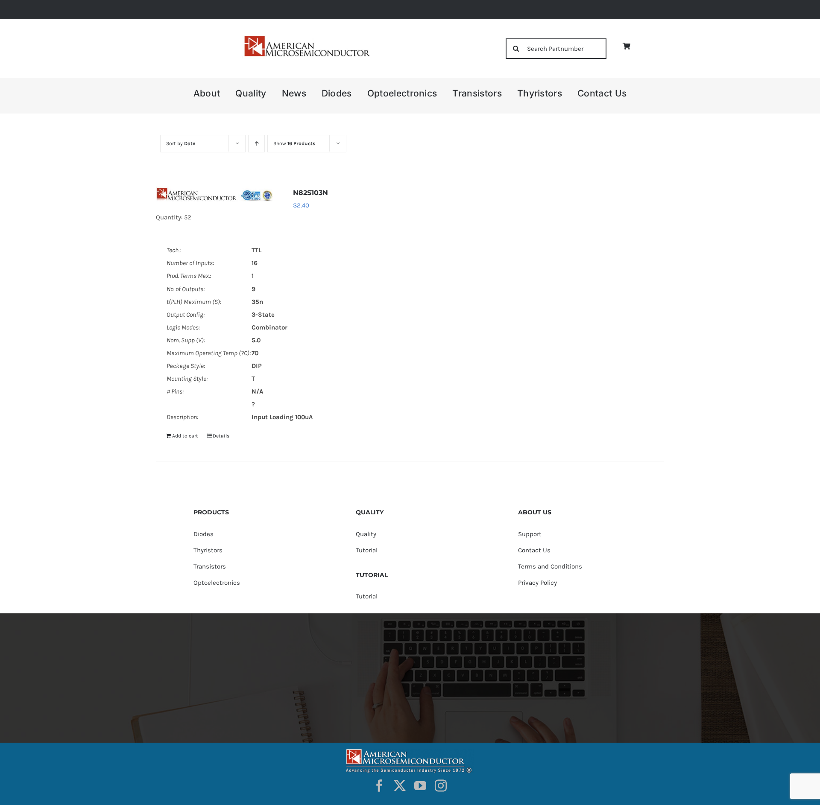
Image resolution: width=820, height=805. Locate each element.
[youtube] (420, 786)
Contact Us (534, 550)
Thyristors (208, 550)
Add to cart (185, 436)
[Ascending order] (256, 143)
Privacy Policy (537, 582)
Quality (366, 534)
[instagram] (441, 786)
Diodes (203, 534)
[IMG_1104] (306, 38)
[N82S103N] (214, 194)
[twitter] (400, 786)
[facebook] (379, 786)
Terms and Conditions (550, 566)
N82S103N (310, 193)
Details (221, 436)
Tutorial (367, 550)
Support (530, 534)
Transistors (209, 566)
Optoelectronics (216, 582)
